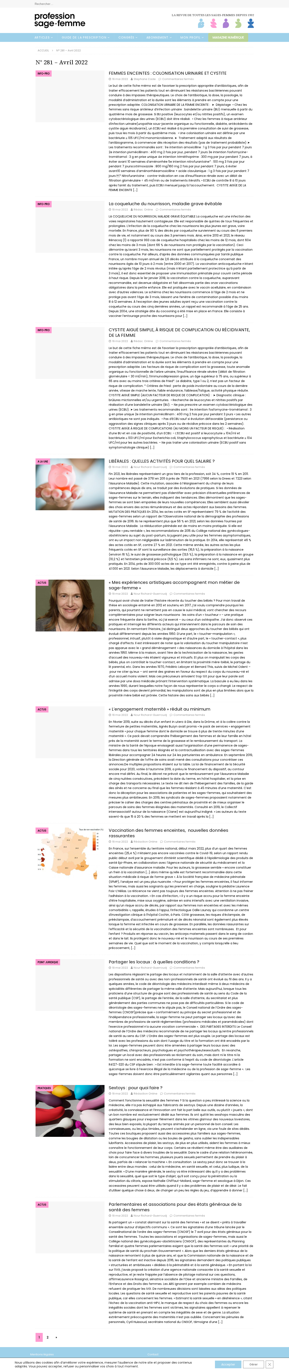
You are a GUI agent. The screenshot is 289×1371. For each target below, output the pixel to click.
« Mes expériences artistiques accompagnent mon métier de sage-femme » (174, 585)
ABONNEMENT (157, 37)
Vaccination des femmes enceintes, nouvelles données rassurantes (168, 833)
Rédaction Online (145, 842)
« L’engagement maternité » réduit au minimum (159, 709)
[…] (135, 190)
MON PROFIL (190, 37)
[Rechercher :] (144, 3)
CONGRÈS (126, 37)
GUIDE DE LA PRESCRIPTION (84, 37)
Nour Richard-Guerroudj (150, 467)
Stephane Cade (145, 79)
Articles (42, 37)
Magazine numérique (228, 37)
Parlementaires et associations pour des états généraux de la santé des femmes (175, 1207)
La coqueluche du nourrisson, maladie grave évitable (165, 204)
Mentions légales (42, 1354)
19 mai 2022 (120, 79)
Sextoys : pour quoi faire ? (135, 1088)
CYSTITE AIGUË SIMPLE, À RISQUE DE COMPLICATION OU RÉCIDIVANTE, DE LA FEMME (179, 332)
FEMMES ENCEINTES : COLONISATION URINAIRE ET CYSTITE (168, 73)
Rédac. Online (143, 210)
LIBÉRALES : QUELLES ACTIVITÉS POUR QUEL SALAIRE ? (162, 461)
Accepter (228, 1364)
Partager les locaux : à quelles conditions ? (154, 962)
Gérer (253, 1364)
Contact (152, 1354)
